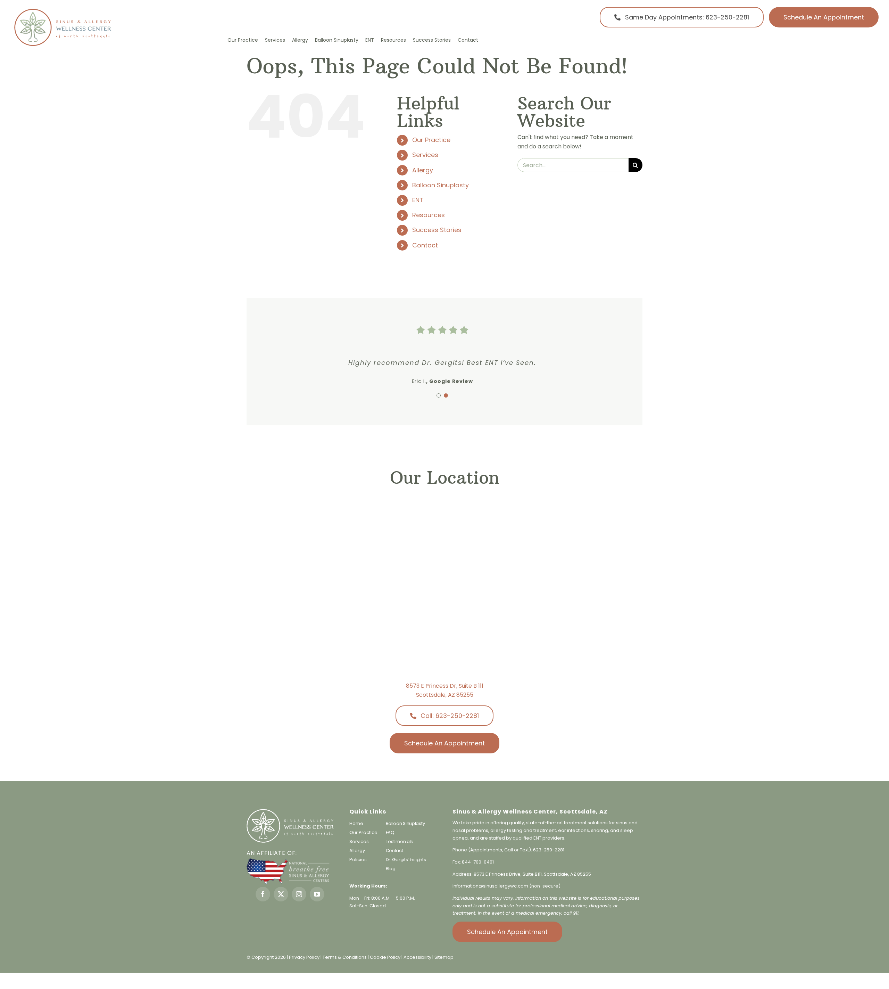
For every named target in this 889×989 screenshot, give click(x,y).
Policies (358, 859)
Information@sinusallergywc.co (488, 886)
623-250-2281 (548, 850)
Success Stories (437, 230)
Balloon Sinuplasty (440, 185)
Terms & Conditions (345, 957)
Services (425, 154)
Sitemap (444, 957)
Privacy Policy (304, 957)
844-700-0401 (478, 862)
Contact (425, 245)
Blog (391, 868)
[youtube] (317, 894)
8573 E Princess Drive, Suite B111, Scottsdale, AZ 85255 (532, 874)
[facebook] (263, 894)
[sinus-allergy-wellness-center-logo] (62, 10)
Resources (428, 215)
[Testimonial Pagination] (439, 395)
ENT (417, 200)
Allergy (422, 170)
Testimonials (399, 841)
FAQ (390, 832)
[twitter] (281, 894)
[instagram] (299, 894)
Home (356, 823)
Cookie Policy (385, 957)
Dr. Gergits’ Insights (406, 859)
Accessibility (417, 957)
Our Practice (431, 140)
